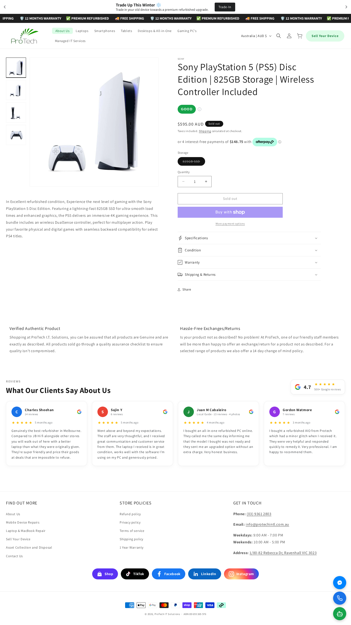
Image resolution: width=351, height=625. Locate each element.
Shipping (205, 131)
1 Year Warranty (132, 547)
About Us (13, 514)
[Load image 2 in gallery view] (16, 90)
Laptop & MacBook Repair (26, 531)
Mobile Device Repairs (23, 522)
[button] (278, 36)
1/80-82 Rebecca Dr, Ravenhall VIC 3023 (283, 552)
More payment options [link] (230, 223)
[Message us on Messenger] (339, 582)
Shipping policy (131, 539)
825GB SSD (194, 162)
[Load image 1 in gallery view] (16, 68)
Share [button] (186, 289)
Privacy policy (130, 522)
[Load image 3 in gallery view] (16, 112)
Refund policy (130, 514)
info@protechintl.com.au (267, 524)
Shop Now (208, 7)
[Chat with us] (339, 613)
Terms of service (132, 531)
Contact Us (14, 556)
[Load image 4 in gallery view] (16, 135)
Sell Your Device (325, 36)
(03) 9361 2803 (259, 513)
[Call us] (339, 598)
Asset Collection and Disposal (29, 547)
